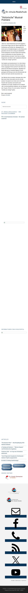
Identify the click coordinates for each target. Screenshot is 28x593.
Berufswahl (6, 468)
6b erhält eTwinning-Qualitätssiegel (9, 460)
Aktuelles (8, 95)
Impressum (23, 580)
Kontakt (13, 580)
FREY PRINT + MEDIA (18, 590)
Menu (14, 1)
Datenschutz (18, 580)
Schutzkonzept (19, 466)
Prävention (6, 466)
